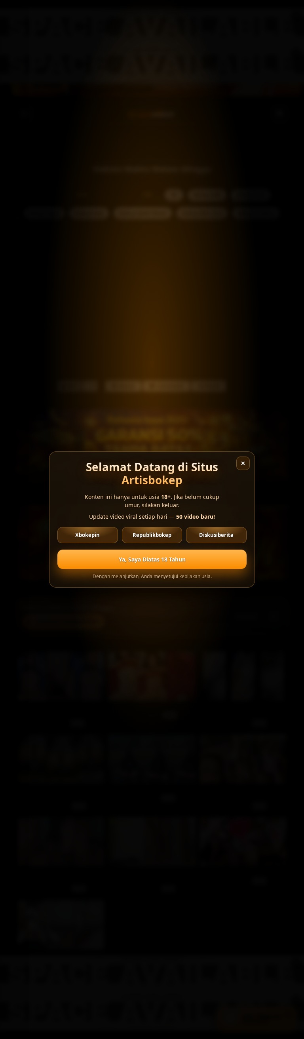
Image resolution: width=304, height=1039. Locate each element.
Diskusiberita (216, 535)
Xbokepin (87, 535)
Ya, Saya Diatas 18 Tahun (152, 559)
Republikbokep (152, 535)
